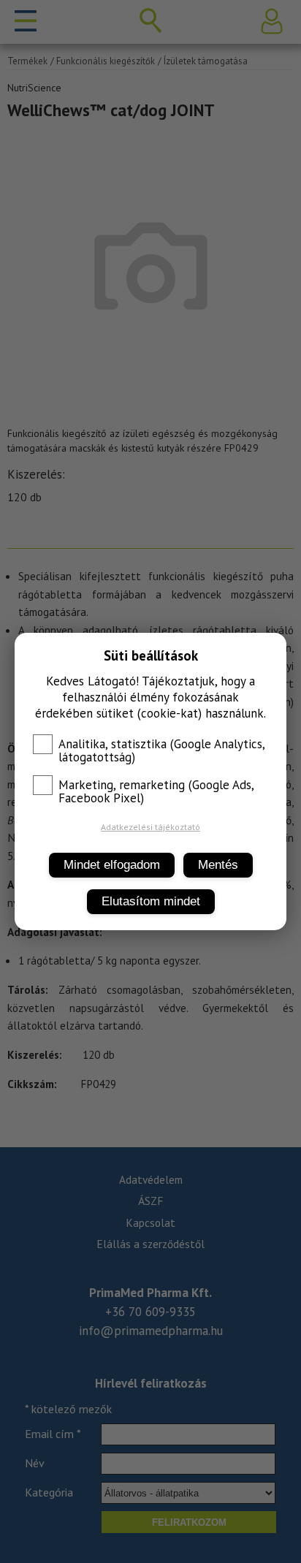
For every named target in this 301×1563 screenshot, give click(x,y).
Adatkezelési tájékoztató (150, 826)
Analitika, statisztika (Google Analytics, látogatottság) (161, 750)
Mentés (218, 865)
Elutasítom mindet (151, 901)
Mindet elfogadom (112, 865)
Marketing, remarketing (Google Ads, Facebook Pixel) (156, 791)
